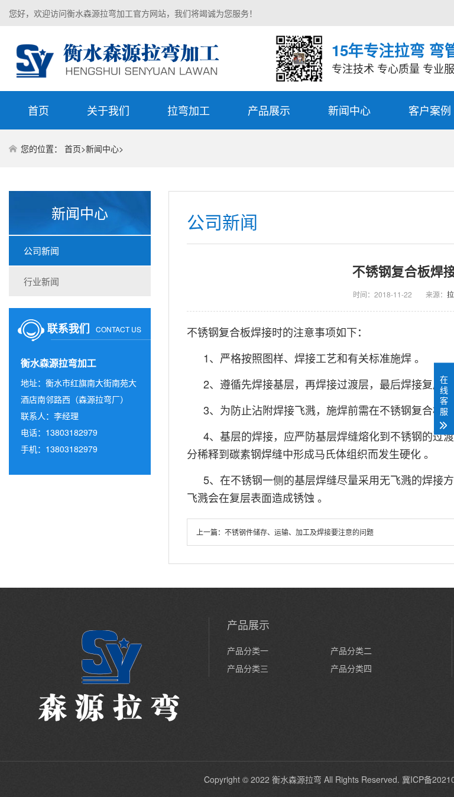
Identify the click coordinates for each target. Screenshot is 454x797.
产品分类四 (351, 668)
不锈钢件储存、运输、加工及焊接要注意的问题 (299, 532)
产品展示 (269, 110)
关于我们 (108, 110)
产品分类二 (351, 650)
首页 (38, 110)
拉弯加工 (188, 110)
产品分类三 (247, 668)
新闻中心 (349, 110)
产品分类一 (247, 650)
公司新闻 (41, 250)
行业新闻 (41, 281)
